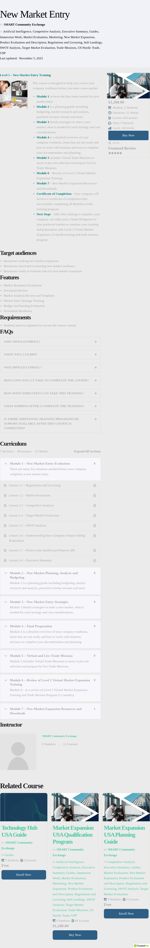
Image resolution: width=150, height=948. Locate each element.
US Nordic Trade (88, 47)
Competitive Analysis (47, 31)
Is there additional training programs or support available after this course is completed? (41, 423)
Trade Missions (66, 47)
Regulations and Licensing (65, 42)
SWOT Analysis (10, 47)
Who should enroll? (22, 341)
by (1, 24)
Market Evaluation (35, 37)
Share (116, 143)
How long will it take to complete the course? (46, 380)
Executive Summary (75, 31)
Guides (93, 31)
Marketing (56, 37)
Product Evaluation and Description (23, 42)
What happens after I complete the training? (44, 406)
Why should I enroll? (23, 367)
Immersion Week (11, 37)
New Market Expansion (79, 37)
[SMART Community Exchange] (18, 751)
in (1, 31)
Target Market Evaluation (38, 47)
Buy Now (128, 135)
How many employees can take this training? (44, 393)
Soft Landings (93, 42)
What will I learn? (20, 354)
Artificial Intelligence (17, 31)
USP (2, 53)
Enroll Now (23, 874)
